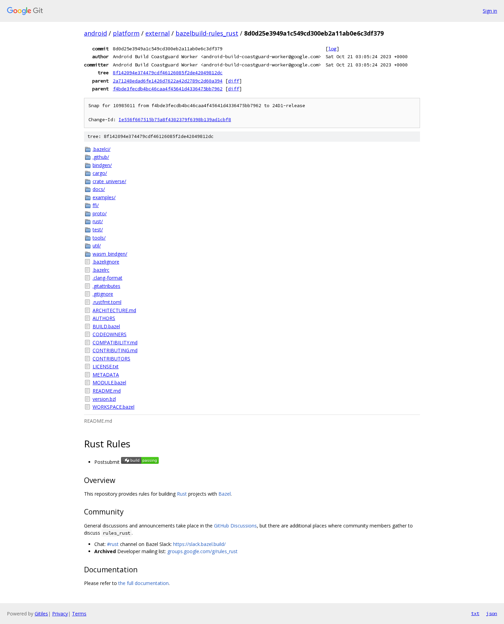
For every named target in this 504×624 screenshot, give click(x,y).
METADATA (106, 374)
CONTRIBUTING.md (115, 350)
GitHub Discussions (235, 525)
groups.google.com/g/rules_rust (202, 551)
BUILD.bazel (106, 326)
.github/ (101, 157)
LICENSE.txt (106, 366)
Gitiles (41, 613)
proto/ (100, 213)
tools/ (99, 237)
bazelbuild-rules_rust (207, 33)
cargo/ (100, 173)
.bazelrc (101, 270)
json (491, 613)
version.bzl (104, 399)
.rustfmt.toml (107, 302)
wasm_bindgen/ (110, 254)
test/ (98, 229)
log (332, 49)
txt (475, 613)
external (157, 33)
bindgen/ (102, 165)
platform (126, 33)
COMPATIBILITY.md (115, 342)
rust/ (98, 221)
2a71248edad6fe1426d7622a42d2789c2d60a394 (168, 81)
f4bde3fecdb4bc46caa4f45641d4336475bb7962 (168, 89)
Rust (182, 494)
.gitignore (103, 294)
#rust (113, 544)
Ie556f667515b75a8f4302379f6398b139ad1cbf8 (175, 120)
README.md (107, 390)
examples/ (104, 197)
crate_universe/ (109, 181)
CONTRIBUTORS (111, 358)
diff (233, 81)
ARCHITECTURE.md (114, 310)
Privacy (60, 613)
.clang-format (107, 278)
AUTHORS (104, 318)
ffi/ (96, 205)
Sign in (490, 11)
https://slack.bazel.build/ (199, 544)
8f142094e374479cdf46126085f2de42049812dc (168, 72)
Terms (79, 613)
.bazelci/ (101, 149)
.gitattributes (106, 286)
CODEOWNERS (110, 334)
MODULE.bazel (109, 382)
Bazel (224, 494)
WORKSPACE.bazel (113, 407)
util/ (97, 245)
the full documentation (143, 583)
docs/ (99, 189)
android (95, 33)
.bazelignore (106, 261)
